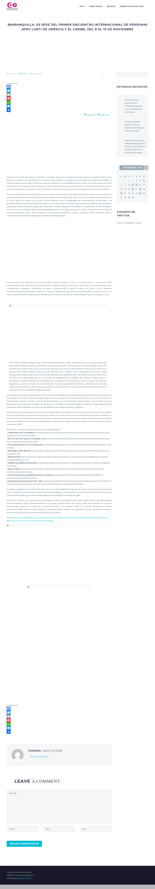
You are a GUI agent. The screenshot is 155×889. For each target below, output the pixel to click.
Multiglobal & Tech (25, 878)
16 (133, 189)
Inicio (82, 6)
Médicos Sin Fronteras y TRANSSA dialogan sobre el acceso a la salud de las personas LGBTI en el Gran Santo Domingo (135, 146)
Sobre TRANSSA (95, 6)
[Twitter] (59, 91)
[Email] (59, 95)
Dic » (146, 167)
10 (136, 184)
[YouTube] (148, 872)
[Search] (148, 6)
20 (121, 193)
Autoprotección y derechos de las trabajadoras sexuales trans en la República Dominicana (134, 106)
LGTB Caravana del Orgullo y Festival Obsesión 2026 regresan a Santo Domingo (134, 126)
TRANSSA (22, 73)
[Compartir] (59, 110)
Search (145, 74)
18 (140, 189)
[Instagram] (141, 872)
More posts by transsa (39, 756)
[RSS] (144, 872)
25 (140, 193)
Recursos (111, 6)
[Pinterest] (59, 98)
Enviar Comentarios (24, 843)
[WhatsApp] (59, 102)
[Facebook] (59, 87)
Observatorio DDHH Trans (132, 6)
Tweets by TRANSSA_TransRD (129, 223)
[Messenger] (59, 106)
